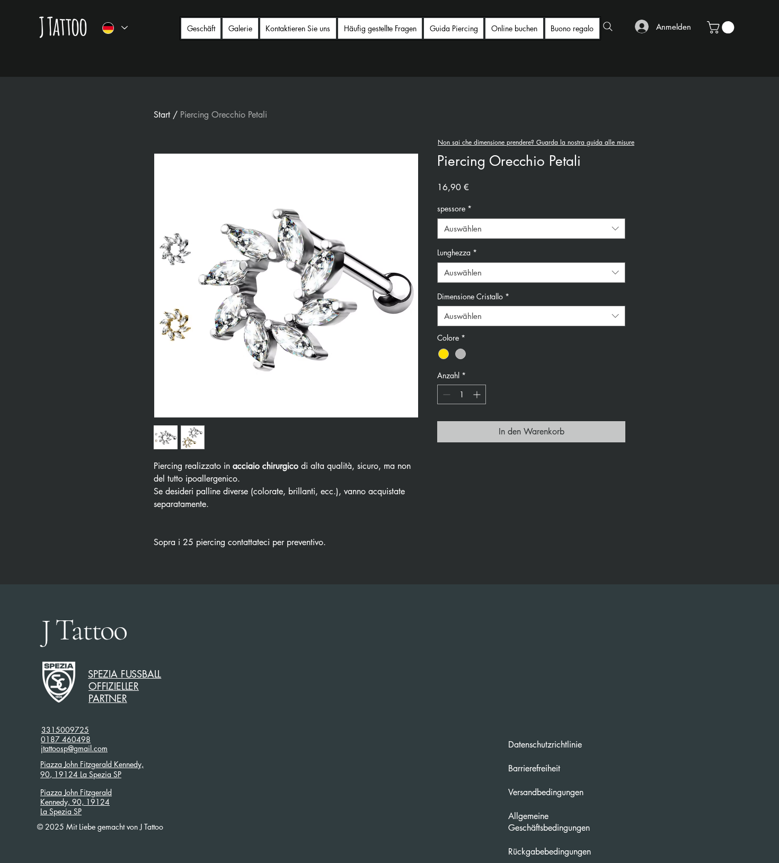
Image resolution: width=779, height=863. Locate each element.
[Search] (608, 26)
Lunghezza (457, 252)
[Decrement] (445, 394)
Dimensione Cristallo (473, 296)
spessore (454, 208)
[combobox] (531, 228)
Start (162, 114)
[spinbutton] (461, 394)
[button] (722, 27)
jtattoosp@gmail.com (74, 748)
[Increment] (477, 394)
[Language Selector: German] (114, 28)
